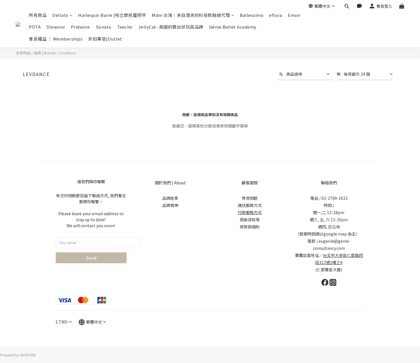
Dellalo (60, 15)
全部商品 (23, 52)
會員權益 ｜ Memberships (56, 39)
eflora (275, 15)
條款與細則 (250, 227)
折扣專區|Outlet (105, 39)
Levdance (67, 52)
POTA (35, 27)
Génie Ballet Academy (233, 27)
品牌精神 (170, 205)
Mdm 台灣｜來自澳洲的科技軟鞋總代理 (191, 15)
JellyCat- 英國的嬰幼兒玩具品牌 (170, 27)
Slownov (55, 27)
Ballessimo (251, 15)
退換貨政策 (250, 219)
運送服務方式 (250, 205)
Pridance (80, 27)
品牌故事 (170, 198)
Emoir (294, 15)
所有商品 (38, 15)
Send (91, 257)
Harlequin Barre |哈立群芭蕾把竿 (112, 15)
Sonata (103, 27)
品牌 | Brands (45, 52)
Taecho (125, 27)
